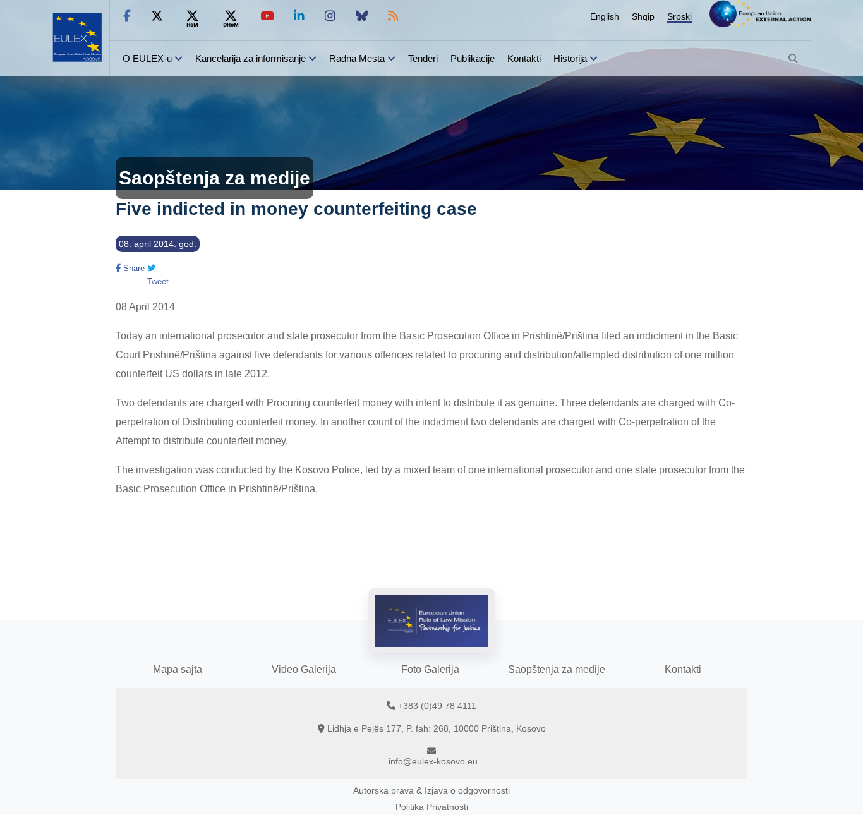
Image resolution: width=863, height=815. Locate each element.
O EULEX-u (147, 58)
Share (133, 268)
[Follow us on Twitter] (157, 16)
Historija (570, 58)
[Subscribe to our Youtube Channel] (267, 16)
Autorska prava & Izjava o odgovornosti (431, 790)
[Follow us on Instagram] (330, 16)
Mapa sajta (177, 669)
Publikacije (472, 58)
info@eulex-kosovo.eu (433, 761)
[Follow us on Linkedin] (299, 16)
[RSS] (393, 16)
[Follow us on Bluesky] (362, 16)
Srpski (679, 16)
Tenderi (423, 58)
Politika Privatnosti (431, 807)
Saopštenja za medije (556, 669)
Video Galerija (304, 669)
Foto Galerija (430, 669)
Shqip (643, 16)
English (604, 16)
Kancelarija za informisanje (251, 58)
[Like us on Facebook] (127, 16)
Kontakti (524, 58)
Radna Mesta (357, 58)
